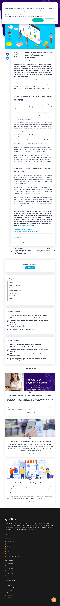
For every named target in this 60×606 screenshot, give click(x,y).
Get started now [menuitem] (11, 554)
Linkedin (8, 535)
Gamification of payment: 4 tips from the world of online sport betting (23, 251)
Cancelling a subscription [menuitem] (13, 556)
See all (9, 301)
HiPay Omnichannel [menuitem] (11, 571)
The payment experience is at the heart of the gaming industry (28, 315)
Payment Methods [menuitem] (11, 587)
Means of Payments (14, 296)
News (10, 288)
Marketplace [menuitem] (10, 568)
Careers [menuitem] (9, 549)
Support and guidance (15, 290)
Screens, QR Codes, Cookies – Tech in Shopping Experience (30, 441)
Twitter (6, 535)
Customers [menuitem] (9, 595)
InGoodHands (13, 293)
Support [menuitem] (9, 582)
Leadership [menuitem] (9, 544)
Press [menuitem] (8, 551)
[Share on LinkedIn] (7, 58)
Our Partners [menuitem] (10, 592)
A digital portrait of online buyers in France (30, 483)
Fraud (10, 298)
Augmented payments (15, 285)
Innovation (29, 412)
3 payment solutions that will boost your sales (43, 251)
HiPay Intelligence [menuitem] (11, 573)
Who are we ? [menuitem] (10, 541)
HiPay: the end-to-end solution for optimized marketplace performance (31, 347)
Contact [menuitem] (9, 597)
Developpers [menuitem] (10, 585)
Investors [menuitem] (9, 546)
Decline (50, 20)
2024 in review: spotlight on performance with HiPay (25, 344)
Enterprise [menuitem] (9, 566)
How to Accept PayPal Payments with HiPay (23, 329)
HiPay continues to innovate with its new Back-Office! (25, 318)
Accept (38, 20)
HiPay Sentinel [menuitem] (10, 576)
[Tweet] (7, 54)
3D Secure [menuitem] (9, 590)
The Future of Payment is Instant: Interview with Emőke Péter (30, 395)
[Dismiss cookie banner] (54, 5)
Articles (28, 60)
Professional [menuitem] (10, 563)
